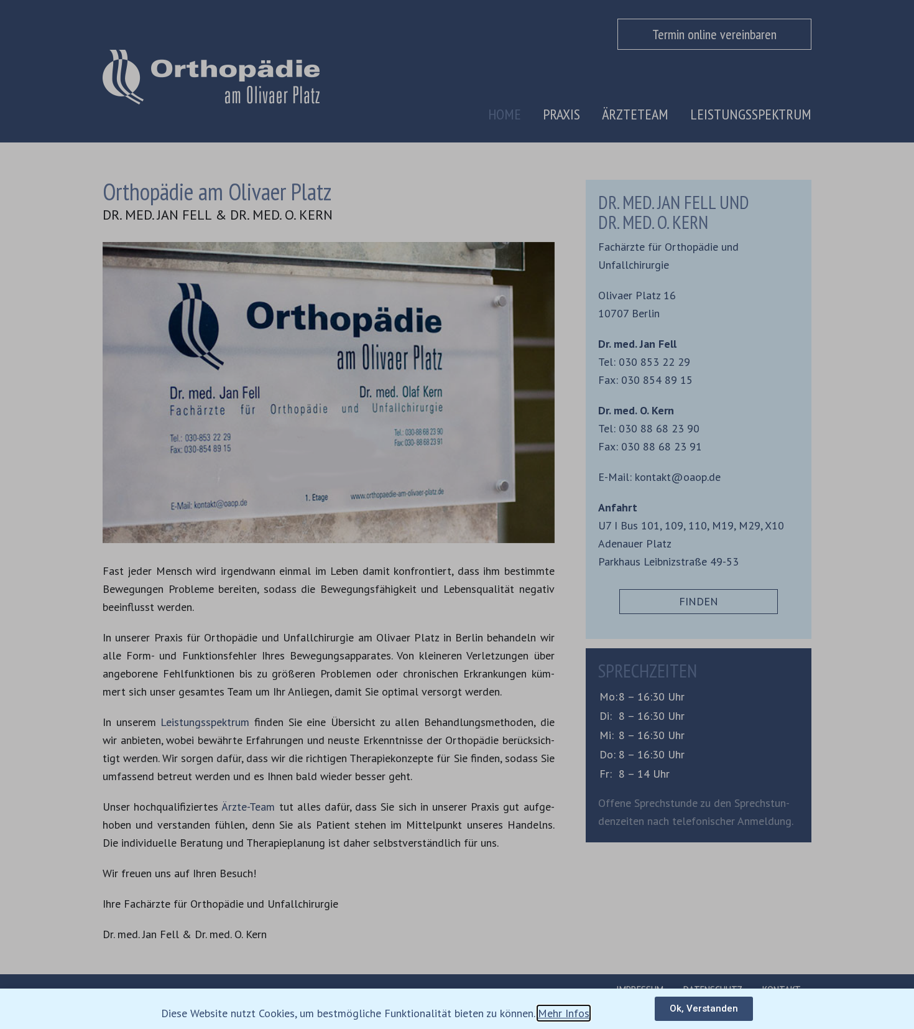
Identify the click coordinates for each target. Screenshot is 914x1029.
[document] (457, 514)
